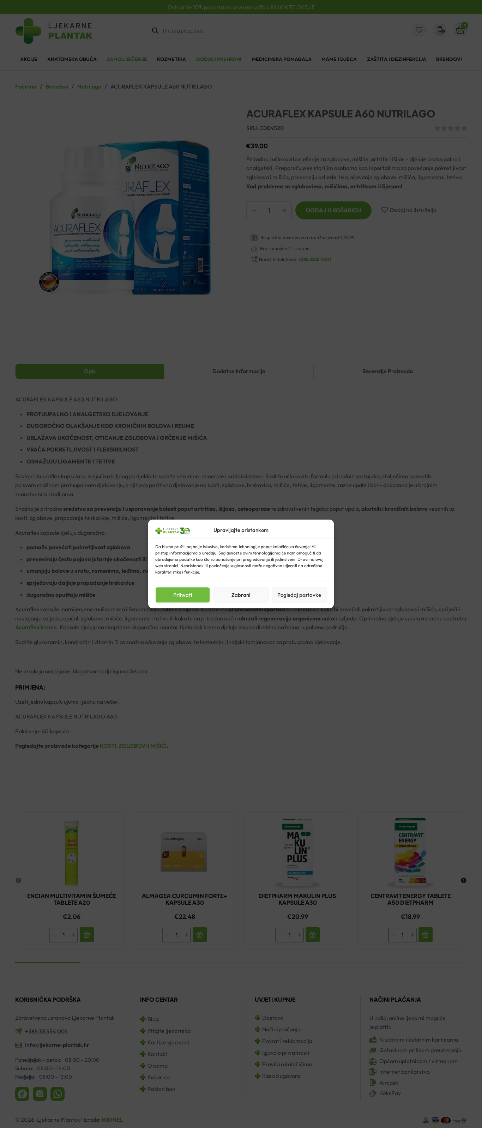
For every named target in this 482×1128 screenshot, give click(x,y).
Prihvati (182, 595)
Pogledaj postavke (299, 595)
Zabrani (241, 595)
